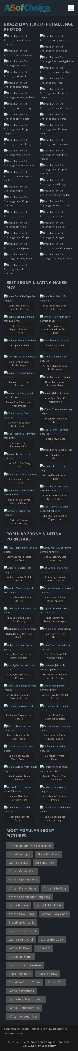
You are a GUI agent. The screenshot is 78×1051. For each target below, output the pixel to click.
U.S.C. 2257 (29, 1046)
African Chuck (44, 863)
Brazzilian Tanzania (22, 922)
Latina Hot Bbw (19, 948)
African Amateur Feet (23, 1016)
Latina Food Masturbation (26, 999)
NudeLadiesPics (58, 1028)
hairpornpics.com (13, 1033)
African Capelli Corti (22, 871)
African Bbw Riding (21, 914)
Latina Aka (43, 948)
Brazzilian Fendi (48, 854)
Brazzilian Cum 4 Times (24, 982)
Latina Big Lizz (18, 863)
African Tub (55, 982)
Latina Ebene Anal (21, 939)
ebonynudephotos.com (16, 1028)
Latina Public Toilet (48, 905)
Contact (64, 1042)
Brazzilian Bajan (19, 854)
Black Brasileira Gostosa (25, 965)
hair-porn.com (39, 1028)
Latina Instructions (21, 991)
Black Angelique (19, 974)
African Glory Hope (54, 914)
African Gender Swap (23, 880)
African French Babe (22, 888)
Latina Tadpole (18, 905)
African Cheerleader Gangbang (29, 897)
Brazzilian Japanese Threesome (30, 846)
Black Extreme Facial (22, 931)
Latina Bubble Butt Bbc (24, 1008)
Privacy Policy (47, 1046)
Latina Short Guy (52, 939)
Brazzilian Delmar (21, 957)
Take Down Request (44, 1042)
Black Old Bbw (47, 974)
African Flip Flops (55, 888)
